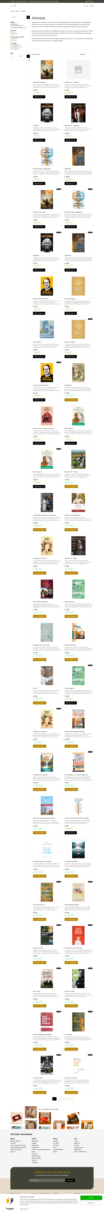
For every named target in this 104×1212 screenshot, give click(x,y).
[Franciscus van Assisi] (47, 69)
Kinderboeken (36, 1156)
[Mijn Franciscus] (78, 416)
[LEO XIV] (47, 675)
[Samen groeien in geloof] (78, 892)
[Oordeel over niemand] (47, 545)
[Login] (87, 6)
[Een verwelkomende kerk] (47, 589)
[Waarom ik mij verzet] (78, 1065)
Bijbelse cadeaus (15, 1141)
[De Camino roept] (47, 935)
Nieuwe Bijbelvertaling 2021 (18, 1147)
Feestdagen (35, 1147)
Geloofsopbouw (79, 1147)
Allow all (91, 1197)
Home (12, 11)
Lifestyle (34, 1160)
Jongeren (34, 1154)
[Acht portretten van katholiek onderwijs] (78, 805)
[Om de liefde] (78, 1022)
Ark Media (56, 1143)
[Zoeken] (84, 6)
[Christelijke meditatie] (78, 848)
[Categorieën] (11, 6)
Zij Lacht (12, 1152)
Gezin (33, 1152)
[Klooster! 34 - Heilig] (78, 545)
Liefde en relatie (36, 1158)
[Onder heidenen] (78, 589)
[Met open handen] (78, 286)
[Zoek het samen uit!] (47, 892)
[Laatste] (71, 1098)
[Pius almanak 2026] (78, 632)
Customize (90, 1202)
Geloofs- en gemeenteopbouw (41, 1149)
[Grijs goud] (47, 113)
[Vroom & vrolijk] (47, 1065)
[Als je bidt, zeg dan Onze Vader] (47, 848)
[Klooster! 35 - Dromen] (78, 459)
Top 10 (76, 1141)
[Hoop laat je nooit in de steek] (78, 935)
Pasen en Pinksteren (80, 1152)
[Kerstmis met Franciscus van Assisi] (47, 416)
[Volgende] (67, 1098)
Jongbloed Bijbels (58, 1149)
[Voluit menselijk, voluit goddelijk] (47, 1022)
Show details (23, 1209)
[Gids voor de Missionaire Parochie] (78, 719)
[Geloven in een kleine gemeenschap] (47, 805)
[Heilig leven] (78, 156)
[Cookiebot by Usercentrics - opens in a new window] (10, 1209)
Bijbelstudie (35, 1141)
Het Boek (13, 1143)
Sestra (55, 1152)
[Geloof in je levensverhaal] (47, 286)
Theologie (35, 1162)
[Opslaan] (28, 56)
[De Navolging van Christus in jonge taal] (78, 762)
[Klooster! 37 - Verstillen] (78, 69)
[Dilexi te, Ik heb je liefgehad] (78, 502)
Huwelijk (76, 1145)
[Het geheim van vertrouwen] (47, 632)
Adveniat (23, 11)
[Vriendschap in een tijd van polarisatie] (47, 502)
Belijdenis (77, 1143)
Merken (17, 11)
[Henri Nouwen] (47, 329)
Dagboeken (35, 1145)
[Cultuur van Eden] (78, 978)
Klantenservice (90, 1)
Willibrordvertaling (15, 1149)
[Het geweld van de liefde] (47, 762)
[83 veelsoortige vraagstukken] (47, 156)
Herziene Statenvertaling (17, 1145)
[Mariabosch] (78, 372)
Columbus (56, 1145)
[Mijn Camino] (47, 978)
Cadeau (34, 1143)
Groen (55, 1147)
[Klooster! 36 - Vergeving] (78, 113)
